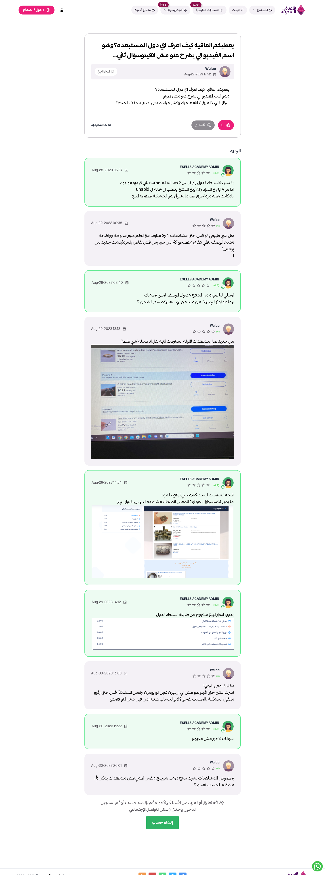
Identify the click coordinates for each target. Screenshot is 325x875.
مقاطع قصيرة (143, 10)
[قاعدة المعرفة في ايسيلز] (293, 10)
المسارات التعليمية (207, 10)
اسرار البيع (103, 71)
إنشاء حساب (162, 822)
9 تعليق (200, 125)
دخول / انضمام (33, 10)
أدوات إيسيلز (175, 10)
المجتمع (262, 10)
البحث (236, 10)
